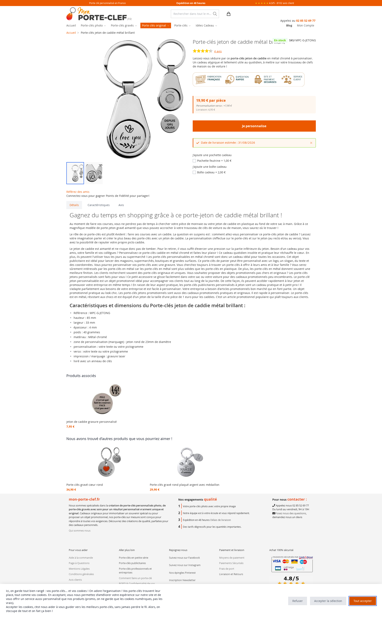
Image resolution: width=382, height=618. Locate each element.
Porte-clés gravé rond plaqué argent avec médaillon (184, 485)
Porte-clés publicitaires (132, 563)
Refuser (297, 601)
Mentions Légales (79, 568)
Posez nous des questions (290, 513)
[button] (75, 173)
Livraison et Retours (231, 574)
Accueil (71, 33)
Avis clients (75, 579)
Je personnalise (254, 126)
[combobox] (195, 14)
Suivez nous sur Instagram (185, 565)
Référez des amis (77, 192)
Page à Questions (79, 563)
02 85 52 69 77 (305, 20)
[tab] (74, 205)
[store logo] (99, 13)
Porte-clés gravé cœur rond (84, 485)
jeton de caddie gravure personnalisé (91, 422)
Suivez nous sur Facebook (184, 557)
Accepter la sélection (328, 601)
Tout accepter (363, 601)
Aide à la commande (81, 557)
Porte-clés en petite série (133, 557)
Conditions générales (81, 574)
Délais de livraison (220, 519)
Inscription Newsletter (182, 580)
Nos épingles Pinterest (182, 572)
